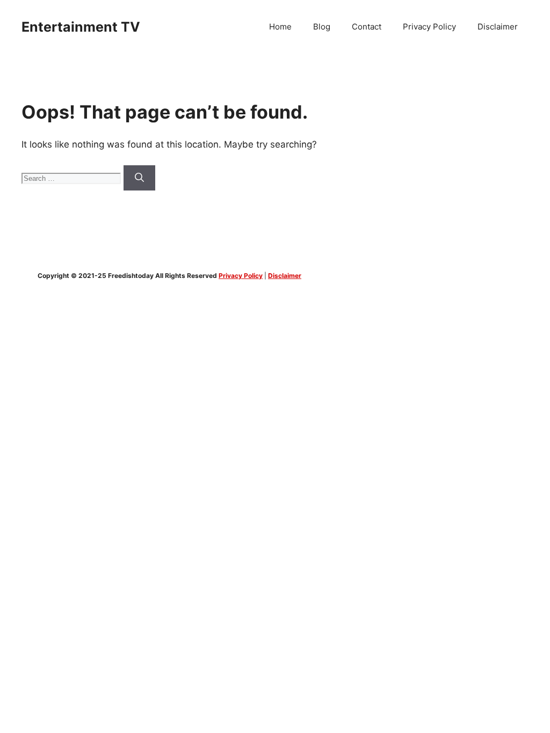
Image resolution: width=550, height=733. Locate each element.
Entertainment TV (80, 27)
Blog (321, 26)
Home (280, 26)
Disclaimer (497, 26)
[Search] (139, 178)
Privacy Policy (429, 26)
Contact (366, 26)
